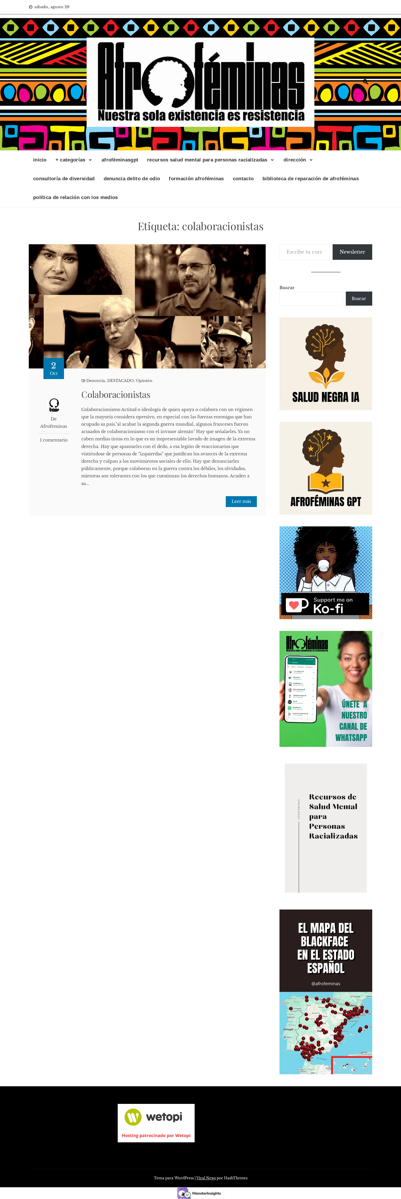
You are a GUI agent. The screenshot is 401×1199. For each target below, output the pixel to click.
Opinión (144, 380)
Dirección (295, 160)
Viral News (206, 1178)
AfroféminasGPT (120, 160)
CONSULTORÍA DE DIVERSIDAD (64, 178)
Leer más (241, 501)
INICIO (40, 160)
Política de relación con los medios (75, 197)
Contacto (243, 178)
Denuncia (95, 380)
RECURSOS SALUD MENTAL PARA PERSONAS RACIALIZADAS (207, 160)
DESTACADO (120, 380)
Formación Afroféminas (196, 178)
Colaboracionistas (115, 394)
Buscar (286, 287)
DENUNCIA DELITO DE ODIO (132, 178)
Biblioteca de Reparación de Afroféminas (310, 178)
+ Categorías (70, 160)
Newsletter (352, 252)
